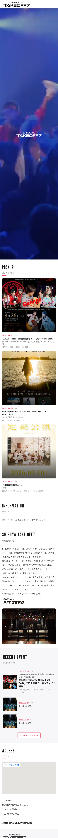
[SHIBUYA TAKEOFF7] (16, 4)
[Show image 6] (30, 642)
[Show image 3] (25, 642)
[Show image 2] (24, 642)
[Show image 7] (32, 642)
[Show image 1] (22, 642)
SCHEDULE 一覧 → (29, 735)
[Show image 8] (33, 642)
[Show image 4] (27, 642)
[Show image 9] (35, 642)
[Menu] (52, 4)
